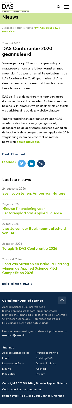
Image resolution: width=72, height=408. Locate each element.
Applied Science (11, 306)
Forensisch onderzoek (46, 318)
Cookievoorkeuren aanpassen (21, 389)
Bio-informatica (33, 306)
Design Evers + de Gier (17, 395)
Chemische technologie (16, 318)
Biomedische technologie (17, 314)
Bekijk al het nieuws (17, 283)
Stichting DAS (44, 358)
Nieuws (29, 27)
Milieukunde (9, 323)
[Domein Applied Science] (12, 7)
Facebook (9, 162)
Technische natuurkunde (33, 323)
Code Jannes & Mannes (49, 395)
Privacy (40, 374)
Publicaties (9, 374)
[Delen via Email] (41, 163)
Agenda (41, 368)
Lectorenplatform (13, 363)
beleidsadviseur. (28, 142)
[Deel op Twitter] (22, 163)
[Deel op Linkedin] (31, 163)
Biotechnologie (44, 314)
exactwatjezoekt (13, 335)
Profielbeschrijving (47, 352)
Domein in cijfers (46, 363)
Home (20, 27)
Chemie (60, 314)
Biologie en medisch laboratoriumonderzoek (29, 311)
